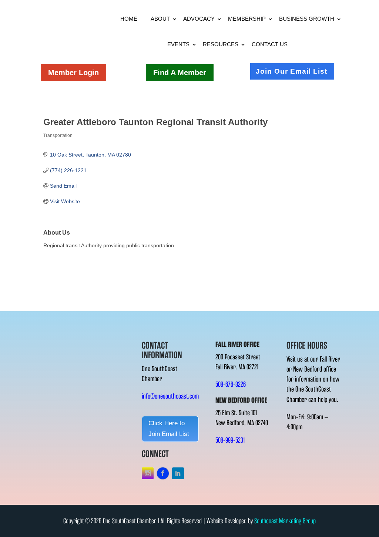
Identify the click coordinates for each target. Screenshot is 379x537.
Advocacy (199, 19)
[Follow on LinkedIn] (178, 473)
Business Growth (306, 19)
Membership (247, 19)
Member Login (73, 72)
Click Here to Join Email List (168, 428)
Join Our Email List (291, 71)
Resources (220, 44)
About (160, 19)
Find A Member (179, 72)
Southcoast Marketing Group (285, 521)
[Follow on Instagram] (148, 473)
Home (128, 19)
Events (178, 44)
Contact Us (270, 44)
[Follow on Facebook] (163, 473)
